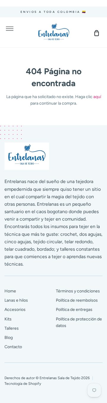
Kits (8, 319)
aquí (97, 96)
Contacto (13, 346)
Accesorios (15, 309)
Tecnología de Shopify (22, 383)
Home (10, 291)
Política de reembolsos (77, 300)
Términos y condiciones (78, 291)
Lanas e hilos (16, 300)
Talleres (11, 328)
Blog (8, 337)
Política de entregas (74, 309)
